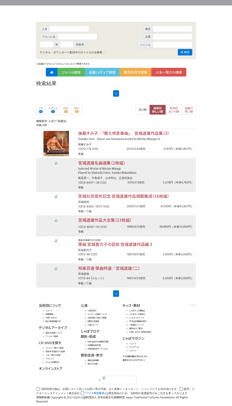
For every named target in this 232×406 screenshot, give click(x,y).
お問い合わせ (186, 2)
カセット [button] (53, 109)
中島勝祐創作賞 (94, 345)
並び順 (143, 109)
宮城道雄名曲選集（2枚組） (101, 163)
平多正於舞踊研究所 (137, 321)
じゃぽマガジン (133, 338)
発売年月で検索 (135, 72)
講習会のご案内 (135, 328)
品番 (189, 109)
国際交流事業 (93, 321)
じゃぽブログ (90, 331)
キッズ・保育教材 (52, 362)
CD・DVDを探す (50, 342)
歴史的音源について (54, 332)
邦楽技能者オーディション (98, 348)
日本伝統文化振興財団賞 (97, 341)
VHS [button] (76, 109)
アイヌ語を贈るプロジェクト (134, 356)
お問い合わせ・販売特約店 (140, 331)
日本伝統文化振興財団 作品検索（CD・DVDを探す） (116, 14)
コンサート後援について (97, 314)
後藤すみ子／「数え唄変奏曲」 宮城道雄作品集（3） (123, 133)
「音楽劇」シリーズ (136, 324)
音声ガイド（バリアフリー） (133, 360)
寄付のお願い (93, 363)
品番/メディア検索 (102, 72)
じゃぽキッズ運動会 (137, 310)
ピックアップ (134, 346)
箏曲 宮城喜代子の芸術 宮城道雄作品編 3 (115, 244)
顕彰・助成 (88, 336)
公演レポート (92, 324)
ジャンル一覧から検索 (54, 347)
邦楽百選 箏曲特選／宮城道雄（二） (109, 268)
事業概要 (169, 2)
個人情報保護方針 (53, 321)
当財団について (50, 305)
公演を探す (92, 310)
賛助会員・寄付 (92, 355)
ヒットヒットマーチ (136, 317)
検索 (186, 52)
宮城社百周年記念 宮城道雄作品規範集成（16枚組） (123, 196)
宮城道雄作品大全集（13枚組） (105, 220)
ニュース (49, 310)
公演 (84, 305)
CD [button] (41, 109)
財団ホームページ (156, 2)
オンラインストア (51, 368)
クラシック (50, 358)
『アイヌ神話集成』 (95, 393)
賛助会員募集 (93, 360)
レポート (132, 350)
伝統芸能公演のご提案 (96, 317)
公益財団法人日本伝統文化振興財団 (54, 2)
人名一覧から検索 (169, 72)
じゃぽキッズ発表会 (137, 314)
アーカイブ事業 (52, 336)
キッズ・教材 (131, 305)
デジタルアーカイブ (53, 327)
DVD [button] (65, 109)
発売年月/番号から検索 (55, 351)
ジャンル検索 (71, 72)
